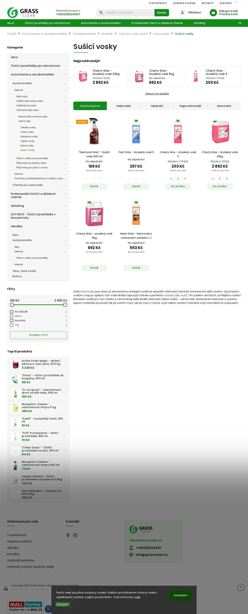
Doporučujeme (90, 106)
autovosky (88, 291)
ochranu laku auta (175, 295)
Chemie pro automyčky (28, 185)
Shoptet (23, 589)
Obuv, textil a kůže (24, 271)
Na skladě (41, 311)
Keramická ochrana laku (33, 116)
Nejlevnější (124, 106)
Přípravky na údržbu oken (31, 163)
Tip (41, 325)
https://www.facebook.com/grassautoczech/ (68, 535)
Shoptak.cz (42, 589)
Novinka (41, 320)
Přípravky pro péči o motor (32, 167)
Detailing (17, 206)
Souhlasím (181, 595)
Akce (14, 57)
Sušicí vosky (28, 150)
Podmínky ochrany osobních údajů (30, 567)
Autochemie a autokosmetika (32, 74)
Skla (17, 247)
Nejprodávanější (190, 106)
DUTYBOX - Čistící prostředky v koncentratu (33, 215)
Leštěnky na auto (26, 105)
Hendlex (16, 226)
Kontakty (226, 3)
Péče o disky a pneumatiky (32, 158)
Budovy (17, 276)
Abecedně (224, 106)
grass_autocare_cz (75, 535)
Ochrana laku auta (28, 110)
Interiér (19, 173)
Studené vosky (29, 136)
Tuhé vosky (27, 132)
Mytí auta (22, 96)
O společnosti (158, 3)
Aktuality (208, 3)
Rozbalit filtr (38, 335)
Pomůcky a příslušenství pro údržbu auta (39, 178)
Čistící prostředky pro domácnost (35, 66)
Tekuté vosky (28, 127)
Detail (94, 186)
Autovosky (25, 121)
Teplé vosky (27, 141)
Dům (16, 235)
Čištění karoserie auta (30, 100)
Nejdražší (157, 106)
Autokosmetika (22, 83)
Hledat (161, 12)
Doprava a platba (184, 3)
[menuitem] (13, 23)
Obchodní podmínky (21, 560)
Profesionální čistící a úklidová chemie (33, 195)
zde (137, 597)
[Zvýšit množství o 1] (185, 178)
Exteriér (19, 90)
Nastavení (62, 604)
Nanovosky (27, 145)
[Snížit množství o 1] (171, 178)
